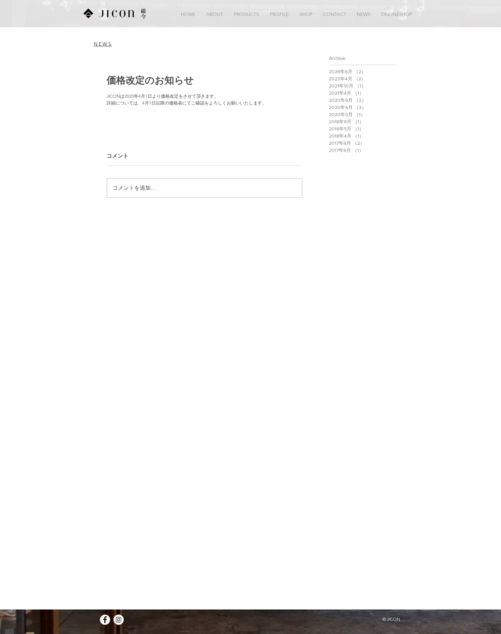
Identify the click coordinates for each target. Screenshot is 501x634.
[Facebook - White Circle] (105, 620)
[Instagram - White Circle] (118, 620)
